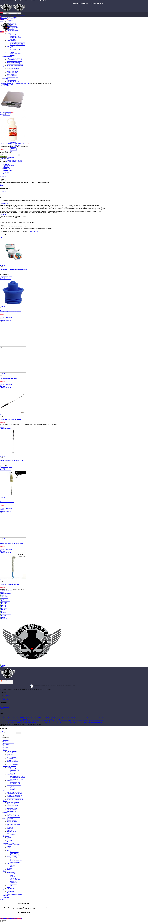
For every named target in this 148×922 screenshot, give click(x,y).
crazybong (40, 717)
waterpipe (93, 717)
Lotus (65, 717)
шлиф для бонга (81, 722)
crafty (34, 717)
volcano (87, 717)
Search (18, 13)
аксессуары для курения (6, 720)
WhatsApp (6, 699)
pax (73, 717)
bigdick (16, 717)
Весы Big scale (4, 112)
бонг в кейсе (32, 720)
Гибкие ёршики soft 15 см (8, 378)
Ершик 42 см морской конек (9, 584)
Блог (1, 710)
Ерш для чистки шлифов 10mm (10, 419)
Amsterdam (6, 717)
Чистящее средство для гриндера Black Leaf (13, 143)
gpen (61, 717)
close (1, 731)
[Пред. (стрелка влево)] (0, 921)
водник (63, 720)
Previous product (4, 85)
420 (1, 717)
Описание (6, 164)
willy (98, 717)
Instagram (6, 695)
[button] (2, 318)
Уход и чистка (20, 83)
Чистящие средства (16, 161)
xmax (102, 717)
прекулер (25, 722)
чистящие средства (66, 722)
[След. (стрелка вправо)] (2, 921)
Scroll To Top (3, 899)
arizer (12, 717)
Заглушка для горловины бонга (10, 311)
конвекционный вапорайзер (96, 720)
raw (76, 717)
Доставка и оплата (32, 231)
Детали (5, 166)
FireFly (55, 718)
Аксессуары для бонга (11, 83)
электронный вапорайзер (93, 722)
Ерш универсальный (7, 502)
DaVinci (48, 718)
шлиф (74, 722)
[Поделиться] (2, 920)
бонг (22, 720)
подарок (18, 722)
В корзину (3, 156)
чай (52, 722)
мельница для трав (5, 722)
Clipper (29, 717)
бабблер (14, 720)
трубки (48, 722)
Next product (3, 115)
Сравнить (2, 158)
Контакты (2, 708)
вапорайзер (52, 720)
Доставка (6, 173)
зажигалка (78, 720)
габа (67, 720)
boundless (23, 718)
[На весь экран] (4, 920)
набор (12, 722)
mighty (69, 717)
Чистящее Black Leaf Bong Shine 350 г (13, 270)
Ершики (26, 83)
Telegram (5, 697)
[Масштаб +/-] (5, 920)
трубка (32, 722)
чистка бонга (57, 722)
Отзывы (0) (7, 169)
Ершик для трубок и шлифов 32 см (11, 461)
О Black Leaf (7, 171)
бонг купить (40, 720)
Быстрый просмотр (5, 279)
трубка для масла (40, 722)
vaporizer (81, 717)
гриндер (72, 720)
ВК (4, 698)
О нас (1, 705)
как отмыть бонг (85, 720)
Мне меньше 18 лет (16, 918)
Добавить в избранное (6, 160)
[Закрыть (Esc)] (0, 920)
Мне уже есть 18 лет (5, 918)
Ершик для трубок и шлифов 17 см (11, 543)
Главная (2, 83)
